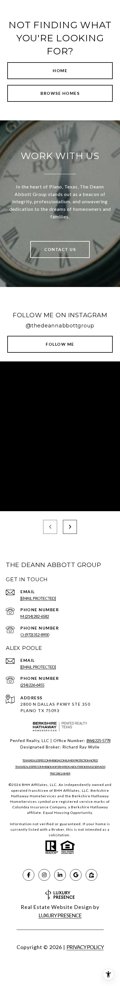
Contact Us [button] (60, 249)
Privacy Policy (85, 947)
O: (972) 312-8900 (34, 634)
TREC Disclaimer (60, 773)
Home (60, 70)
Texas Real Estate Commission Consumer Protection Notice (60, 760)
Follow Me (60, 344)
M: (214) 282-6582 (34, 616)
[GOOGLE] (76, 875)
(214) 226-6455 (32, 684)
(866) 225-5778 (98, 740)
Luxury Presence (60, 915)
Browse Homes (60, 93)
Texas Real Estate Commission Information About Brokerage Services (60, 767)
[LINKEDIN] (60, 875)
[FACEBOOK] (28, 875)
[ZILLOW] (91, 875)
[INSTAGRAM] (44, 875)
